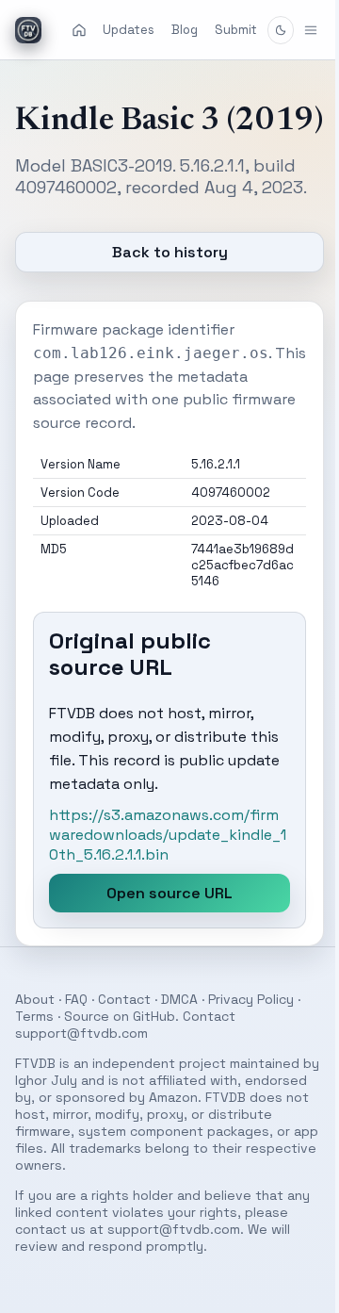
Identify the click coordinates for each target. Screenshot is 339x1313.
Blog (184, 30)
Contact (124, 1031)
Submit (236, 30)
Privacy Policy (251, 1031)
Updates (128, 30)
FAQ (76, 1031)
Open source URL (163, 925)
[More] (296, 30)
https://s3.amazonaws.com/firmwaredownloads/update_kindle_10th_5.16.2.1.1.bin (161, 866)
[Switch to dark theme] (280, 30)
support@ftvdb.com (81, 1065)
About (35, 1031)
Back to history (162, 284)
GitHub (154, 1048)
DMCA (179, 1031)
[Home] (79, 30)
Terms (34, 1048)
